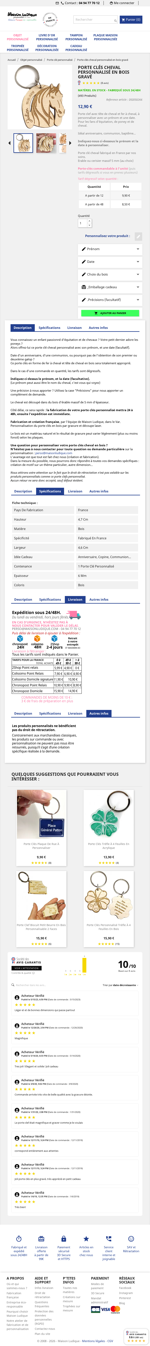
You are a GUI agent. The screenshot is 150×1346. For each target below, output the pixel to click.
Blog (122, 1303)
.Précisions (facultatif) (101, 299)
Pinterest (125, 1298)
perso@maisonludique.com (53, 453)
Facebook (125, 1288)
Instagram (126, 1293)
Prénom (90, 249)
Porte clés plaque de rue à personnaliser (41, 846)
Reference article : (117, 99)
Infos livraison (44, 1288)
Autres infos (98, 328)
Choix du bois (94, 274)
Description (23, 491)
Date (88, 261)
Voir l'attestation (26, 968)
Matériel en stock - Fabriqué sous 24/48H (109, 90)
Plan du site (42, 1334)
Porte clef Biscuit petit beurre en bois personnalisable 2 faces (41, 927)
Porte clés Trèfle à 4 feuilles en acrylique (108, 846)
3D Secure (97, 1293)
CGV (110, 1341)
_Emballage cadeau (99, 287)
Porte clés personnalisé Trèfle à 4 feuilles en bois (109, 927)
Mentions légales (94, 1341)
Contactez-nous (45, 1329)
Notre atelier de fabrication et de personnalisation (18, 1325)
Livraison (74, 328)
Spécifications (49, 328)
